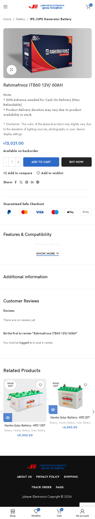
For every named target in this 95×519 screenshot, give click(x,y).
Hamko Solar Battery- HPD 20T (70, 417)
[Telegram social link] (38, 182)
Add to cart (41, 162)
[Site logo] (47, 6)
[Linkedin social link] (32, 182)
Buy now (76, 162)
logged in (25, 342)
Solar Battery (38, 430)
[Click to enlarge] (12, 70)
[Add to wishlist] (40, 385)
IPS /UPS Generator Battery (50, 19)
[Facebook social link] (15, 182)
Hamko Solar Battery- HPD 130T (25, 425)
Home (7, 19)
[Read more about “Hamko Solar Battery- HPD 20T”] (53, 409)
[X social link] (21, 182)
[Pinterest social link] (27, 182)
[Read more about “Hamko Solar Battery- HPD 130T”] (7, 417)
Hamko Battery (21, 430)
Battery (20, 19)
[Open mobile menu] (5, 6)
